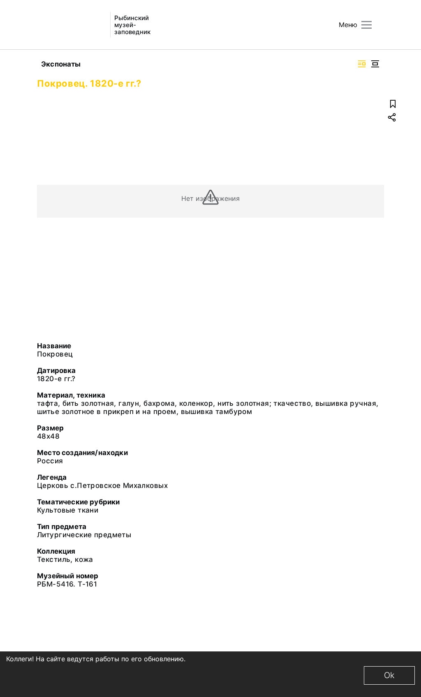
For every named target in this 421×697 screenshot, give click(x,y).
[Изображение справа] (361, 63)
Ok (389, 675)
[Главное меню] (366, 25)
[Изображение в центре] (375, 63)
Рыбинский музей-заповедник (132, 24)
